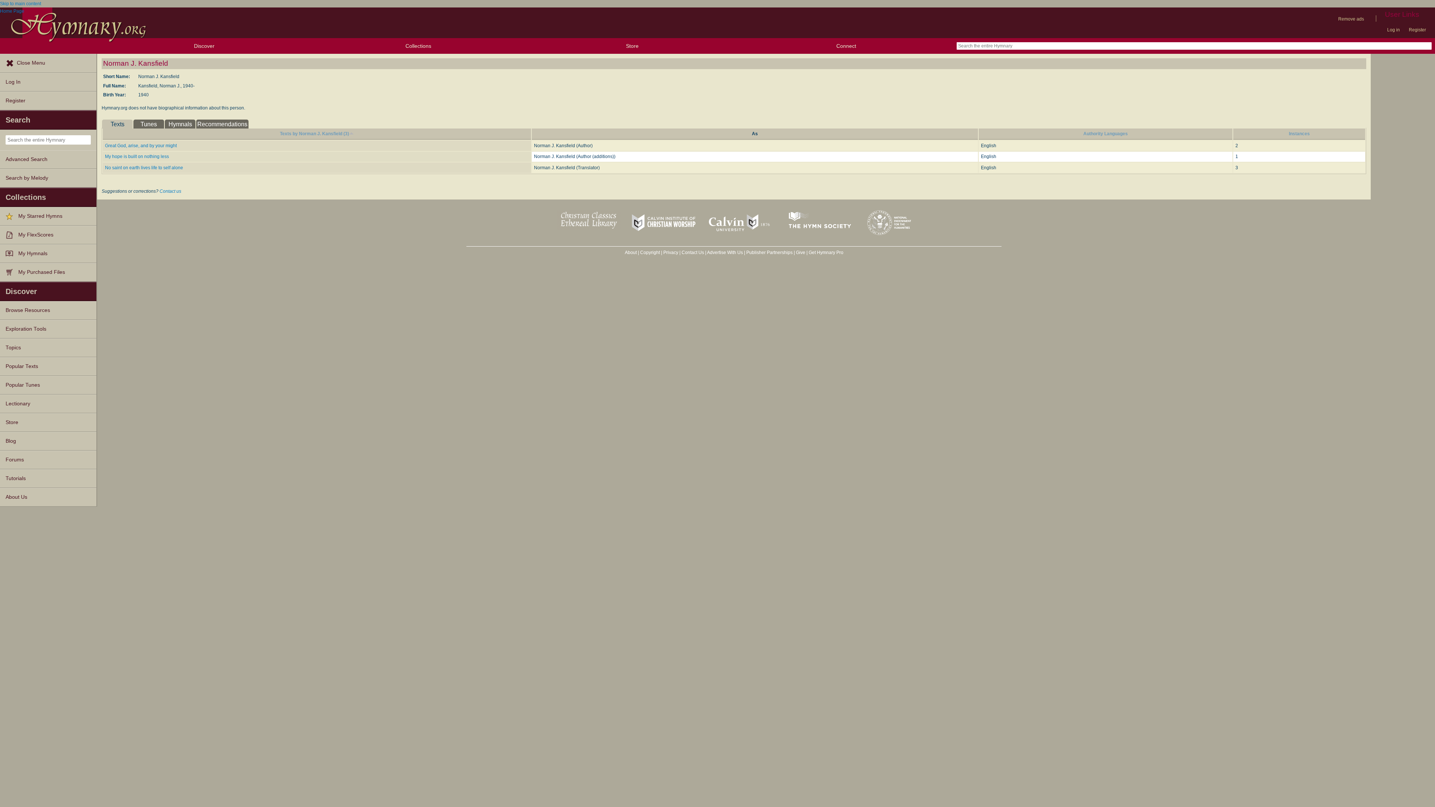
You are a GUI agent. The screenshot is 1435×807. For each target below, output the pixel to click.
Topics (13, 347)
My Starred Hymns (40, 216)
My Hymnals (32, 253)
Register (1417, 30)
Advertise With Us (725, 252)
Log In (13, 82)
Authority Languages (1105, 133)
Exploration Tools (26, 329)
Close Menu (31, 63)
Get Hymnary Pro (826, 252)
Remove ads (1351, 19)
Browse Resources (28, 310)
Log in (1393, 30)
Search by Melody (27, 178)
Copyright (650, 252)
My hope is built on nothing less (137, 156)
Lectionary (18, 403)
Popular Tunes (23, 385)
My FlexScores (35, 235)
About (631, 252)
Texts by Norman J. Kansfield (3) (314, 133)
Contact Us (693, 252)
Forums (15, 460)
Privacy (670, 252)
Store (632, 46)
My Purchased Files (41, 272)
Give (800, 252)
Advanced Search (26, 159)
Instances (1299, 133)
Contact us (170, 191)
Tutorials (16, 478)
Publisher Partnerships (769, 252)
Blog (11, 441)
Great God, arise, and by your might (141, 145)
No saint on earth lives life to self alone (144, 167)
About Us (16, 497)
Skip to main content (20, 3)
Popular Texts (22, 366)
